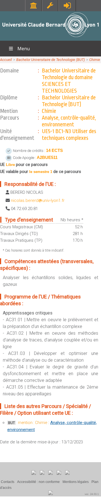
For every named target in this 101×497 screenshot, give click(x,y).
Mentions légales (76, 482)
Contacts (7, 482)
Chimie (94, 60)
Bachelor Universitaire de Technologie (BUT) (50, 60)
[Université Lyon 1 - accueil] (50, 37)
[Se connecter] (67, 5)
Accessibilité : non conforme (38, 482)
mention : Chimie (32, 422)
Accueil (6, 60)
